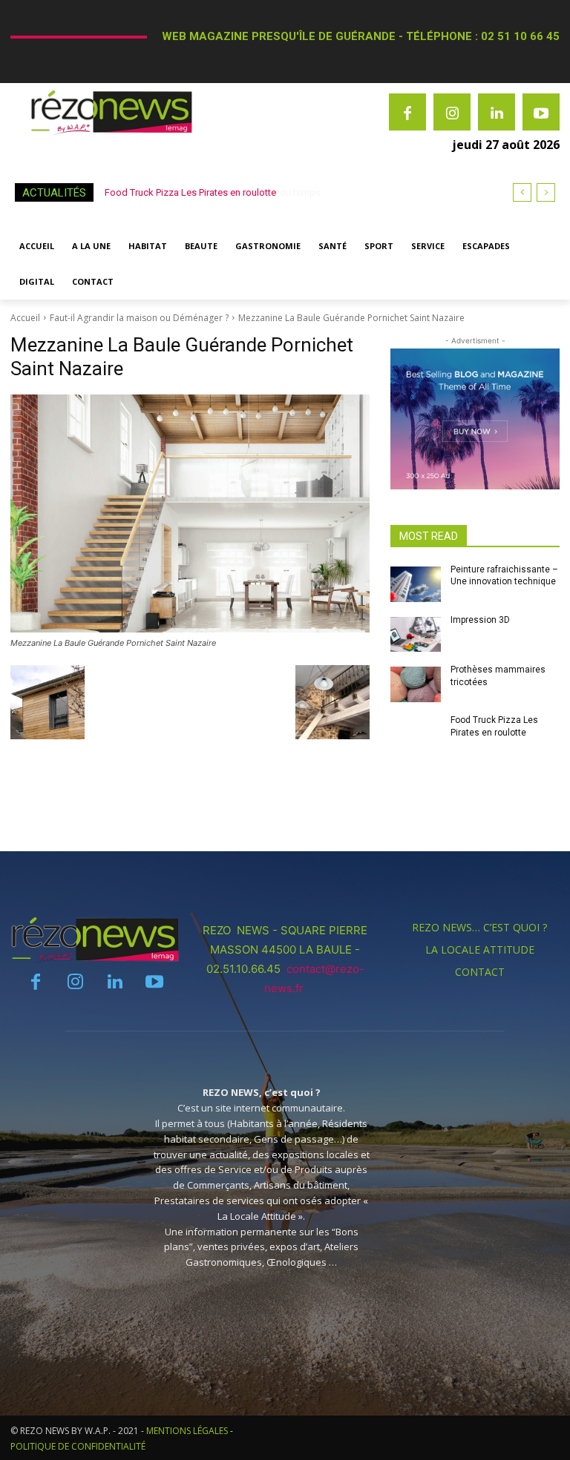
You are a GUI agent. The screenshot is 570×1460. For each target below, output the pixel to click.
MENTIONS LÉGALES (187, 1430)
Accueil (25, 317)
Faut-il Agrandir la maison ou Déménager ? (139, 317)
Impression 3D (480, 620)
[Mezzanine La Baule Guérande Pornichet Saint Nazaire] (190, 513)
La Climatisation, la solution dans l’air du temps (205, 192)
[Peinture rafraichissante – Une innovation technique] (415, 584)
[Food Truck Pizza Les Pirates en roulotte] (415, 735)
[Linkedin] (496, 112)
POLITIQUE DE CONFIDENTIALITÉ (77, 1446)
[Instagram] (452, 112)
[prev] (522, 192)
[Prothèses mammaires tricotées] (415, 684)
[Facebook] (407, 112)
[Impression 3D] (415, 635)
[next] (546, 192)
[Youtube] (541, 112)
